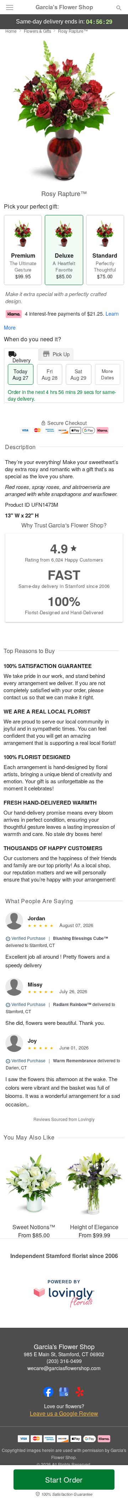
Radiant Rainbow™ (72, 1004)
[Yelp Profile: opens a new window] (80, 1392)
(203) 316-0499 (64, 1360)
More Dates (107, 374)
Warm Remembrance (74, 1060)
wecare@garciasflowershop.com (64, 1368)
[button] (113, 1484)
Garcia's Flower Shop (64, 7)
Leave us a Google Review (64, 1413)
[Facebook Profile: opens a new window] (48, 1392)
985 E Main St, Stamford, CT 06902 (64, 1354)
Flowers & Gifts (37, 31)
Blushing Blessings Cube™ (80, 938)
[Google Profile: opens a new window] (64, 1392)
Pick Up (61, 354)
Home (11, 31)
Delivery (21, 358)
